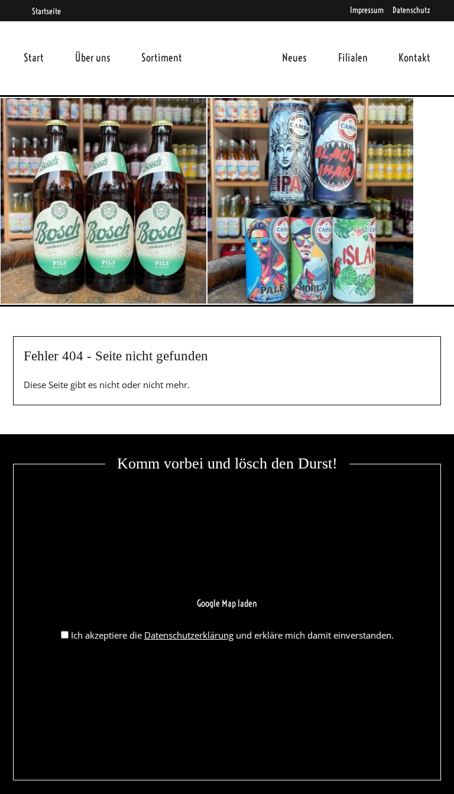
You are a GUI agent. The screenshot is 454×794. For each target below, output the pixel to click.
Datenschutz (411, 10)
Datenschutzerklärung (189, 635)
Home (232, 43)
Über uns (93, 57)
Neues (294, 57)
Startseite (46, 11)
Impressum (367, 10)
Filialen (353, 57)
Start (34, 57)
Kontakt (414, 57)
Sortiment (161, 57)
